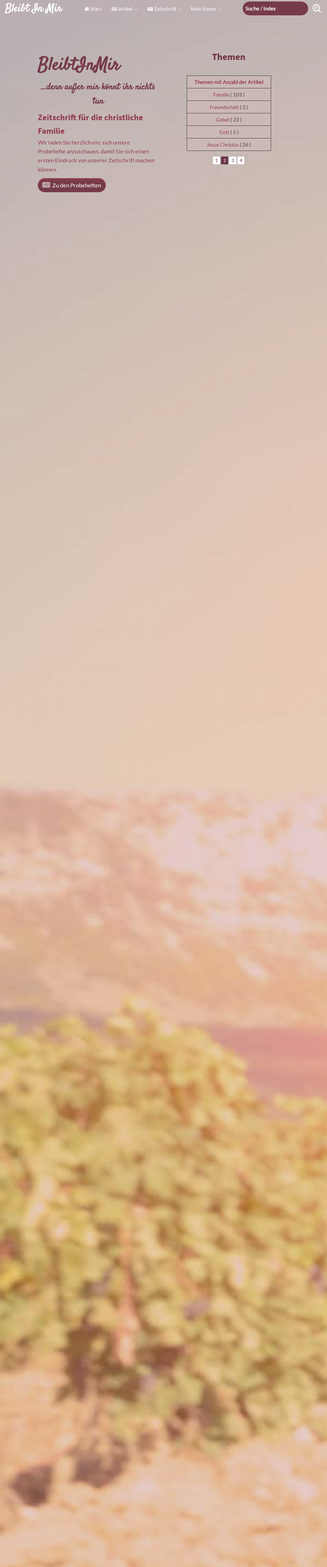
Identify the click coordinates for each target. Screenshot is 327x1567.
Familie (221, 94)
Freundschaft (224, 107)
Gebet (222, 119)
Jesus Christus (223, 144)
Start (96, 9)
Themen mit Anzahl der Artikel (228, 82)
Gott (224, 132)
